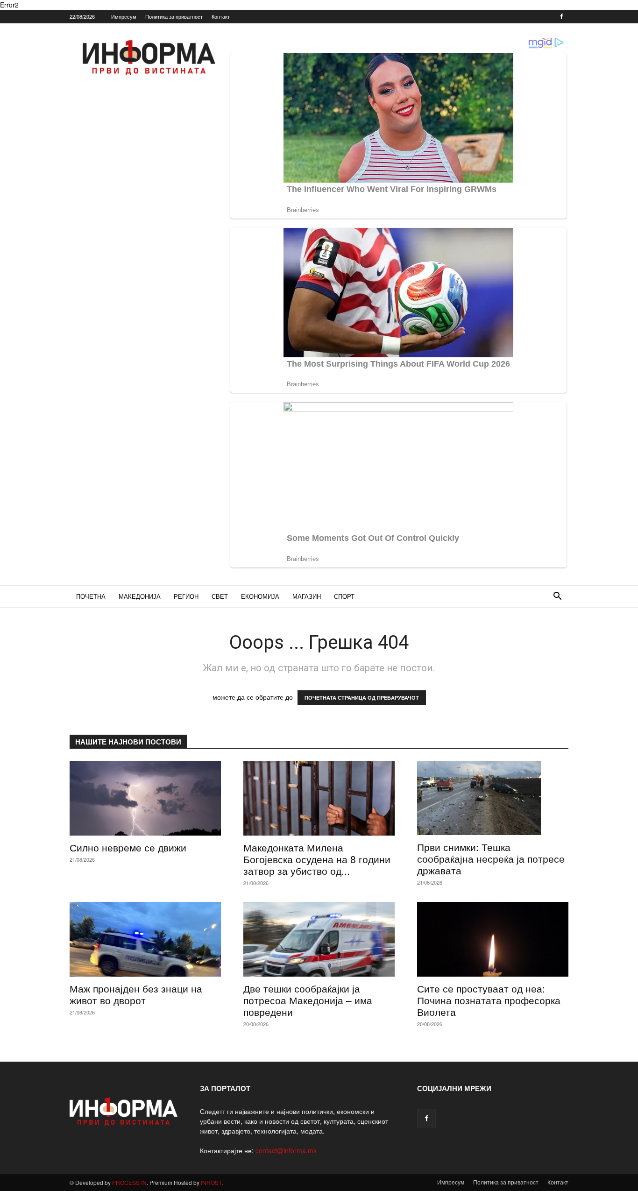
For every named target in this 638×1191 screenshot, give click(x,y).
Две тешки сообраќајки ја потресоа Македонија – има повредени (307, 1000)
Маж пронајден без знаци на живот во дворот (136, 994)
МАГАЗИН (306, 596)
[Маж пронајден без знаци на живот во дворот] (145, 939)
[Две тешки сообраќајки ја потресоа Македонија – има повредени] (319, 939)
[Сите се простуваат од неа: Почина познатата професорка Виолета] (492, 939)
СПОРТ (344, 596)
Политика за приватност (174, 16)
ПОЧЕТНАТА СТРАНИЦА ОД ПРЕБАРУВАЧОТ (362, 697)
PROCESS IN (129, 1182)
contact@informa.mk (286, 1150)
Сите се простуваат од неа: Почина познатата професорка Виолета (488, 1000)
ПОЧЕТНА (91, 596)
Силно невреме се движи (128, 847)
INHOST (211, 1182)
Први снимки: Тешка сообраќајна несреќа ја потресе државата (491, 858)
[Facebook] (561, 16)
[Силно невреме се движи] (145, 798)
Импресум (123, 16)
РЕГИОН (186, 596)
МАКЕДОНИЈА (140, 596)
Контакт (221, 16)
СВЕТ (220, 596)
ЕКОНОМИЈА (260, 596)
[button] (557, 597)
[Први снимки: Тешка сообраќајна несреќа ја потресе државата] (492, 798)
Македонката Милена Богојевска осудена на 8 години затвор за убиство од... (316, 859)
